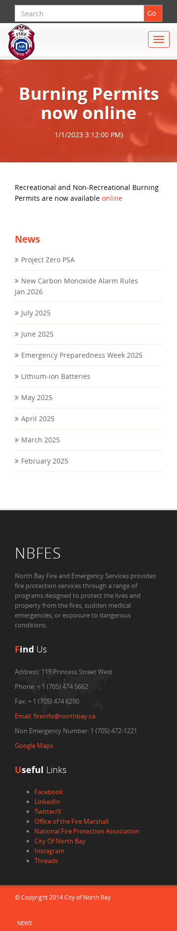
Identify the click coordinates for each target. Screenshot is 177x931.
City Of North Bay (60, 841)
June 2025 (37, 334)
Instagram (49, 850)
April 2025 (38, 418)
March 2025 (40, 439)
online (112, 198)
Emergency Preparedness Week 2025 (82, 355)
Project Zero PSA (48, 259)
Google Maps (34, 745)
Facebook (48, 791)
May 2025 (37, 397)
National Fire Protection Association (86, 831)
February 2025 (44, 461)
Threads (46, 860)
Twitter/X (47, 811)
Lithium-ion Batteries (55, 376)
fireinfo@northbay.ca (55, 716)
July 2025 (36, 312)
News (24, 923)
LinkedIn (47, 801)
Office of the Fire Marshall (71, 821)
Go (151, 13)
